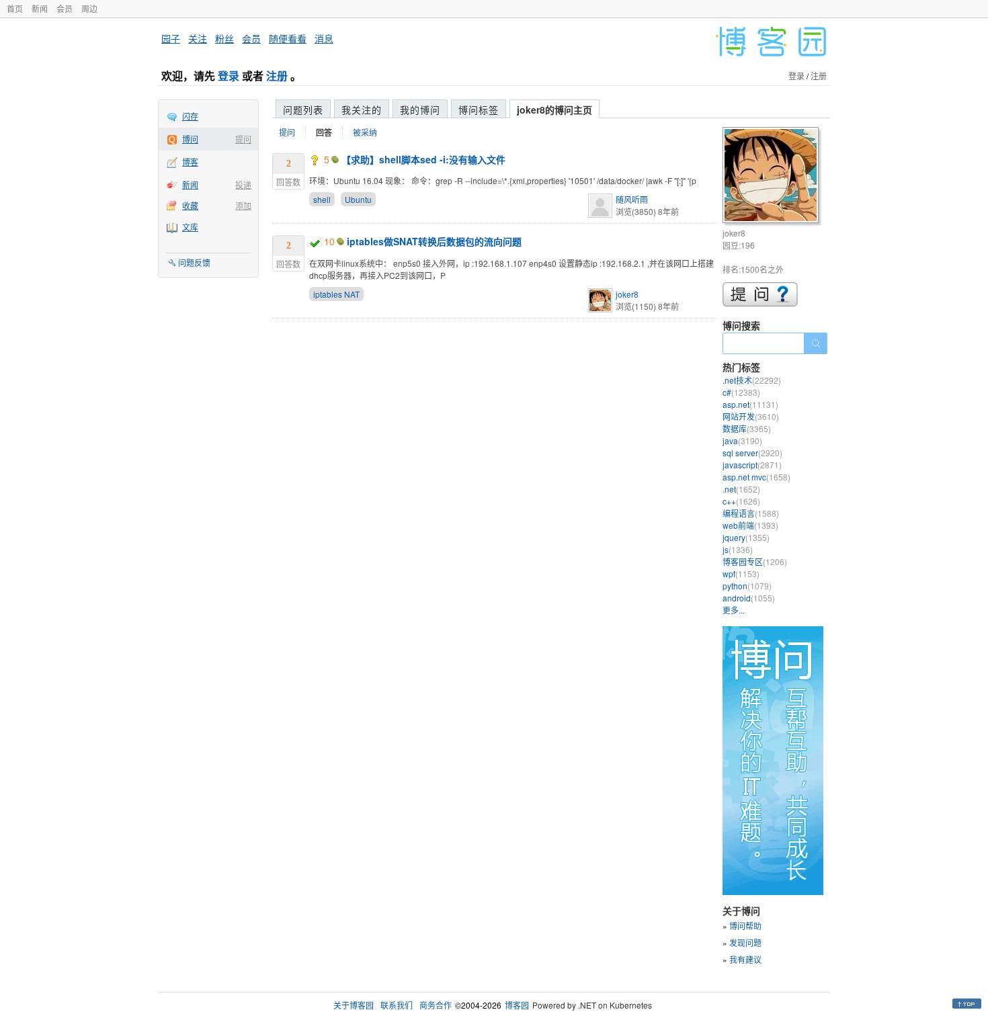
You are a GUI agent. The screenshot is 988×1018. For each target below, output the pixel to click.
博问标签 (478, 109)
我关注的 (361, 109)
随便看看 (287, 38)
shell (322, 199)
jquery (746, 537)
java (742, 440)
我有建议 (745, 959)
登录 (228, 75)
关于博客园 (353, 1005)
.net (741, 489)
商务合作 (435, 1005)
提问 (243, 138)
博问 (190, 138)
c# (741, 392)
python (747, 585)
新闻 (40, 8)
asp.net (750, 404)
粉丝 (224, 38)
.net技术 (752, 380)
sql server (752, 452)
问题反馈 (194, 262)
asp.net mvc (756, 476)
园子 (170, 38)
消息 (324, 38)
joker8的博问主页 (554, 109)
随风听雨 (632, 199)
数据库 (747, 428)
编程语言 (751, 513)
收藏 (190, 205)
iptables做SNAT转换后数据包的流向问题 (434, 241)
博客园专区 (755, 561)
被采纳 (365, 132)
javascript (752, 464)
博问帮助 (745, 925)
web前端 (750, 525)
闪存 (190, 116)
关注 (197, 38)
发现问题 (745, 942)
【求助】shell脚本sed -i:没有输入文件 (423, 159)
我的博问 (420, 109)
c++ (741, 501)
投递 (243, 184)
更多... (734, 610)
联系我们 (396, 1005)
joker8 (627, 294)
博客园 (517, 1005)
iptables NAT (336, 294)
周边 (89, 8)
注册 (277, 75)
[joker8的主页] (773, 177)
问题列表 (303, 109)
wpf (741, 573)
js (738, 549)
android (749, 597)
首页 (15, 8)
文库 (190, 226)
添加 (243, 205)
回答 (324, 132)
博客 (190, 161)
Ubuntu (358, 199)
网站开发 (751, 416)
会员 (64, 8)
